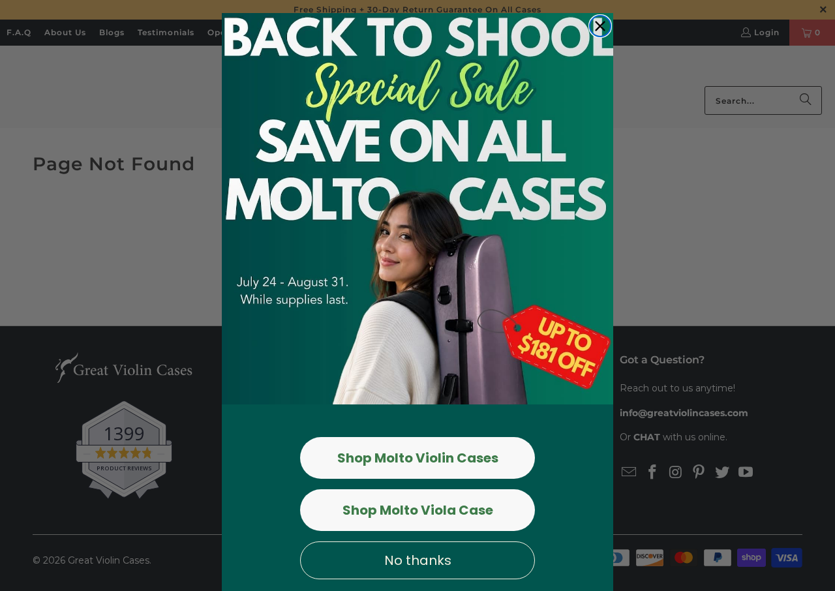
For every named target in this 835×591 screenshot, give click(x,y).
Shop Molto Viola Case (417, 510)
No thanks (417, 560)
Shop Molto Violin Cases (417, 458)
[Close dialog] (600, 26)
